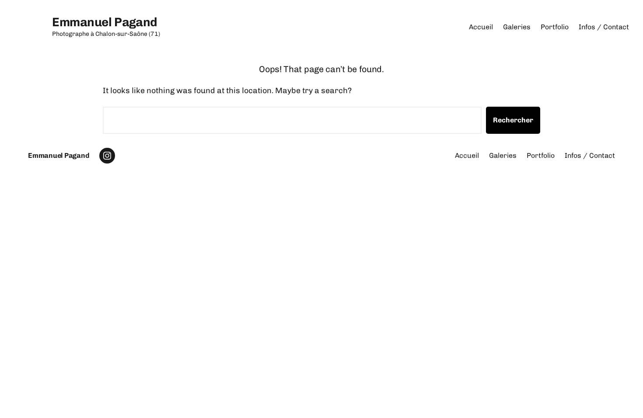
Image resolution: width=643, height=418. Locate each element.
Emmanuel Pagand (104, 22)
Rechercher (513, 120)
